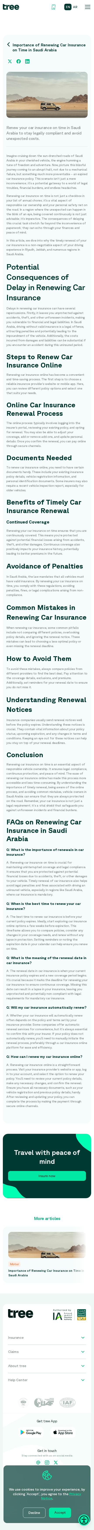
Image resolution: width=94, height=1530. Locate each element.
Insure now (47, 1176)
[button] (86, 7)
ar (75, 7)
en (68, 7)
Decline (34, 1513)
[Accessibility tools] (84, 1520)
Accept (60, 1512)
